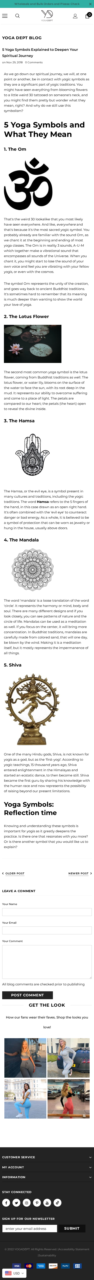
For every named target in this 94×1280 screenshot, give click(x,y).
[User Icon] (75, 16)
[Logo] (47, 15)
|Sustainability (47, 1255)
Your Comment (12, 941)
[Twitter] (16, 1203)
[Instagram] (27, 1203)
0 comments (34, 62)
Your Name (9, 904)
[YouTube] (47, 1203)
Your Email (9, 922)
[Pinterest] (37, 1203)
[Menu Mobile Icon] (4, 16)
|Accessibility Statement (73, 1249)
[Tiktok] (57, 1203)
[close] (90, 4)
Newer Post (78, 873)
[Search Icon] (17, 16)
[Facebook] (6, 1203)
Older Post (14, 873)
